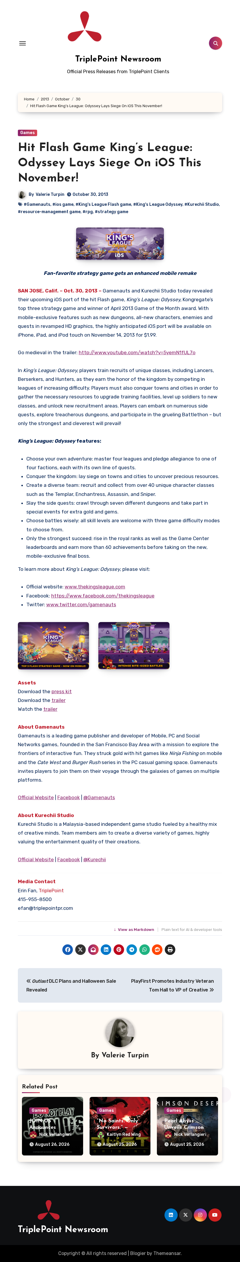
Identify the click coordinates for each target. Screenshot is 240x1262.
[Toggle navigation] (22, 43)
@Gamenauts (99, 797)
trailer (59, 700)
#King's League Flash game (103, 204)
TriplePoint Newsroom (118, 59)
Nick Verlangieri (55, 1134)
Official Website (36, 797)
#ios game (62, 204)
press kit (62, 691)
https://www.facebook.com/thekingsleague (103, 596)
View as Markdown (134, 929)
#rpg (88, 211)
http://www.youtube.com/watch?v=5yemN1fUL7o (137, 352)
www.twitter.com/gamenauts (81, 604)
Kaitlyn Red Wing (124, 1134)
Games (27, 132)
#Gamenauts (37, 204)
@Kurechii (94, 859)
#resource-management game (49, 211)
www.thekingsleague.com (95, 587)
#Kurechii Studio (201, 204)
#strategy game (111, 211)
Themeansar (167, 1253)
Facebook (68, 797)
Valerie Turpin (50, 194)
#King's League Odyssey (157, 204)
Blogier (138, 1253)
